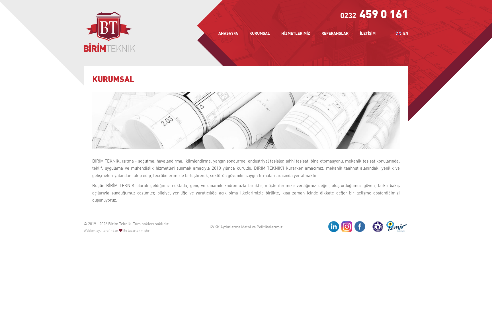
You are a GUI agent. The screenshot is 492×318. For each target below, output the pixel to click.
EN (405, 33)
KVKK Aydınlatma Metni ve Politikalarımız (246, 226)
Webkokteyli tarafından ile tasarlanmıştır (116, 230)
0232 (374, 15)
